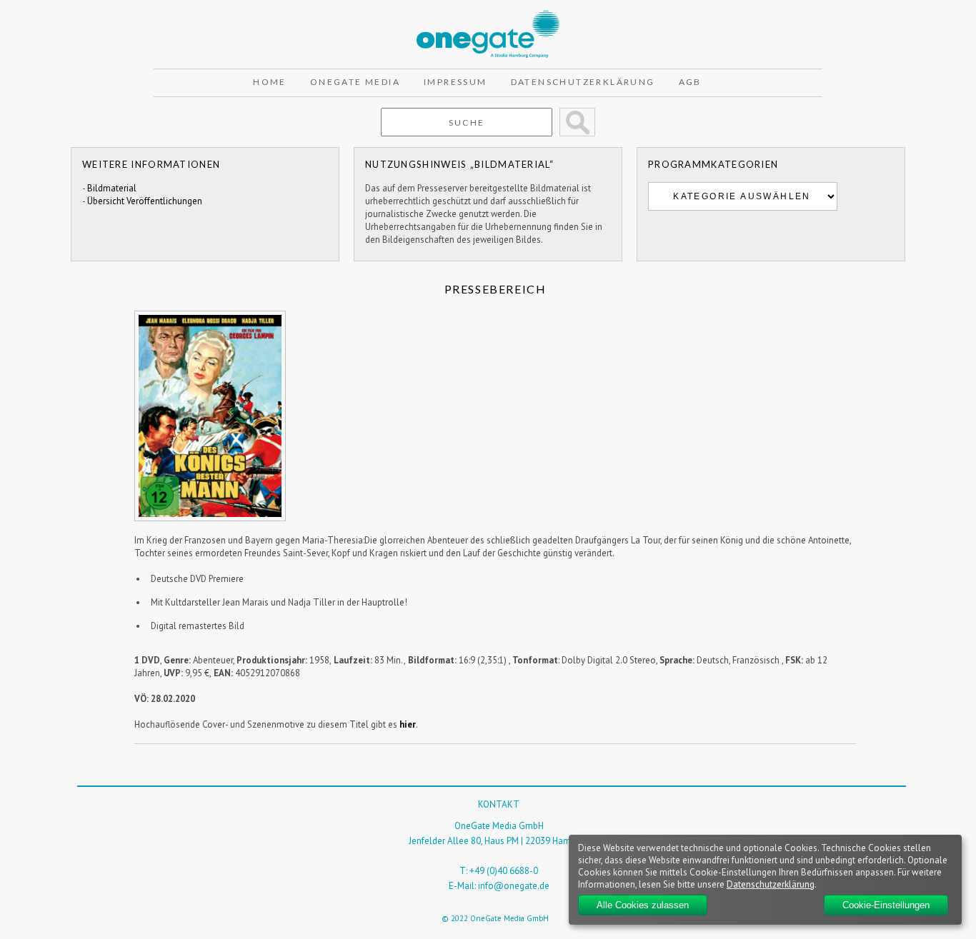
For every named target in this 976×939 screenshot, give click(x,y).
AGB (690, 81)
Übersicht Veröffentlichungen (144, 201)
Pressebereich (495, 289)
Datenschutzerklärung (583, 81)
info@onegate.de (513, 886)
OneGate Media (355, 81)
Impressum (455, 81)
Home (270, 81)
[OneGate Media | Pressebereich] (488, 17)
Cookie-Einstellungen (886, 905)
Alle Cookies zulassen (643, 905)
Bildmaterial (111, 188)
